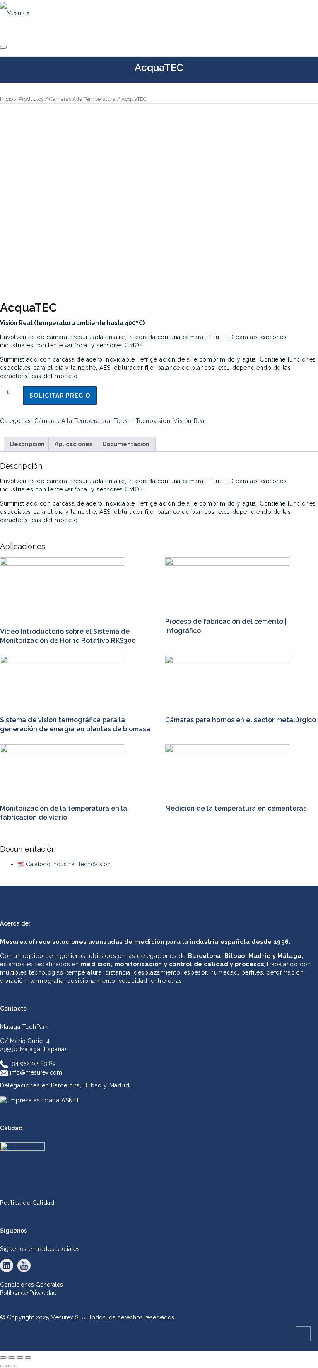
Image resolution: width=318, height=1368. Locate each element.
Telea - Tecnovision (142, 421)
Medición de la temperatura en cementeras (235, 808)
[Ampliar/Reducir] (3, 1357)
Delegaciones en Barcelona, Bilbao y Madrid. (65, 1085)
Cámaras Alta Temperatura (82, 99)
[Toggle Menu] (3, 47)
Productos (31, 99)
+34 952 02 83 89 (32, 1063)
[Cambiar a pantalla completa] (11, 1357)
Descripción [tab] (27, 444)
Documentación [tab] (125, 444)
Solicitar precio (59, 395)
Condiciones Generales (31, 1284)
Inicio (6, 99)
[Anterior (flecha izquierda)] (3, 1366)
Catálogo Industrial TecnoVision (68, 864)
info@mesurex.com (35, 1072)
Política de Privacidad (28, 1293)
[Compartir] (20, 1357)
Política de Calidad (27, 1202)
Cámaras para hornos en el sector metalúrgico (240, 720)
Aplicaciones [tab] (73, 444)
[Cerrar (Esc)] (28, 1357)
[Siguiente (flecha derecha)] (11, 1366)
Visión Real (189, 421)
